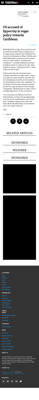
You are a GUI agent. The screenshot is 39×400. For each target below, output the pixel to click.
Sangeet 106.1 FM (7, 336)
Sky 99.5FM (5, 338)
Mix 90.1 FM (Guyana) (8, 346)
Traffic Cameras (6, 287)
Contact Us (5, 298)
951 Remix (5, 333)
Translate (25, 16)
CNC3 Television (6, 326)
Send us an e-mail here (8, 372)
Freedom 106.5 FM (7, 349)
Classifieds (5, 320)
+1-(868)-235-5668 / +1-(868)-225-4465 (13, 373)
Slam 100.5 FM (6, 341)
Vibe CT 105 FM (6, 344)
